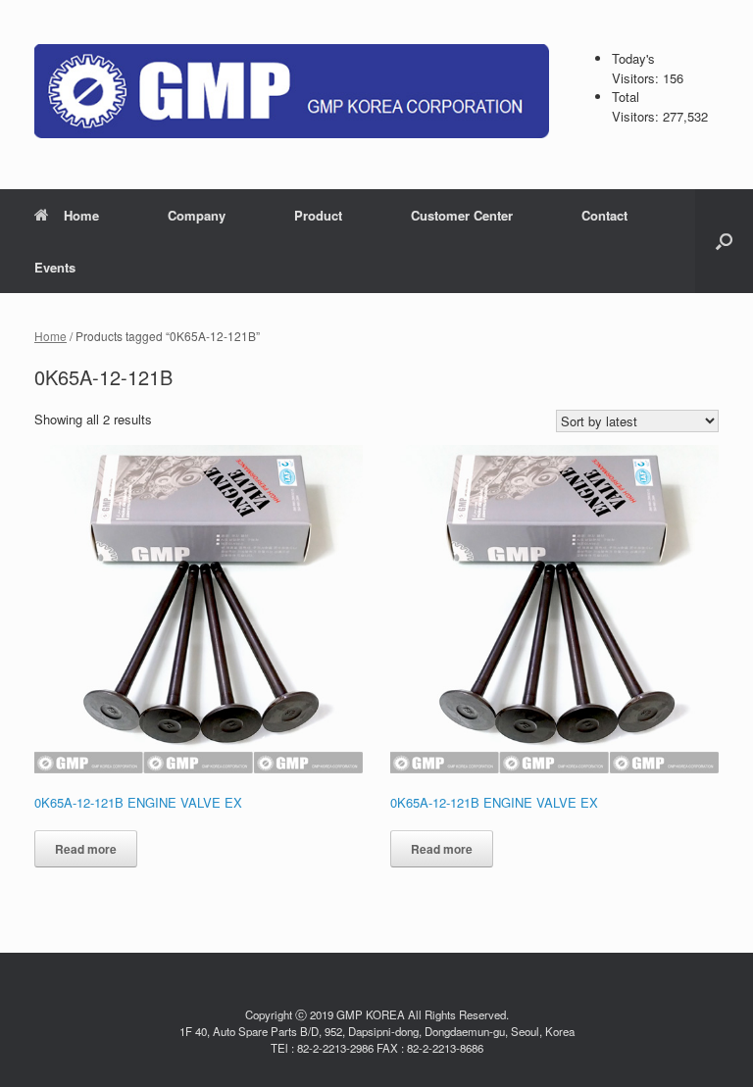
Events (54, 267)
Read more (86, 849)
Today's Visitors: (637, 68)
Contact (604, 215)
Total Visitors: (637, 106)
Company (197, 215)
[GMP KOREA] (291, 91)
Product (318, 215)
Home (81, 215)
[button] (724, 241)
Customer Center (462, 215)
